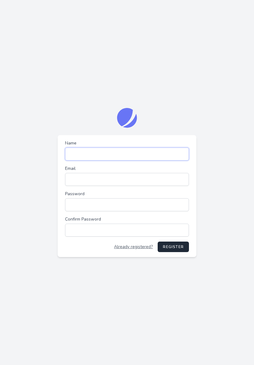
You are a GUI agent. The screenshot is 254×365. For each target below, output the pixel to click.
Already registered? (133, 247)
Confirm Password (83, 219)
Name (71, 143)
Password (75, 194)
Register (173, 246)
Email (70, 168)
